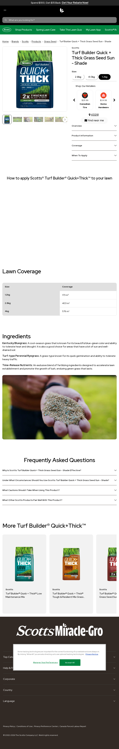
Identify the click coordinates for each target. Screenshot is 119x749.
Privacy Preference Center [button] (46, 726)
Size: (74, 71)
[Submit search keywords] (5, 20)
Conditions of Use (24, 726)
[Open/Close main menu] (4, 10)
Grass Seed (50, 41)
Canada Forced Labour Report (73, 726)
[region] (59, 657)
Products (36, 41)
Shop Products (23, 29)
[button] (64, 119)
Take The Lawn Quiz (71, 29)
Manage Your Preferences (45, 662)
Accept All (70, 662)
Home (5, 41)
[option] (85, 100)
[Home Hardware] (103, 94)
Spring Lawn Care (45, 29)
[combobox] (59, 20)
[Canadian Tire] (85, 94)
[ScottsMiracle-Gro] (62, 10)
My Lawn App (93, 29)
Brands (15, 41)
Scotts (25, 41)
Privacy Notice (92, 654)
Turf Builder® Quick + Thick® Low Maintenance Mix (24, 595)
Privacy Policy (9, 726)
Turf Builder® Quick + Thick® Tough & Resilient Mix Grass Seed (68, 595)
